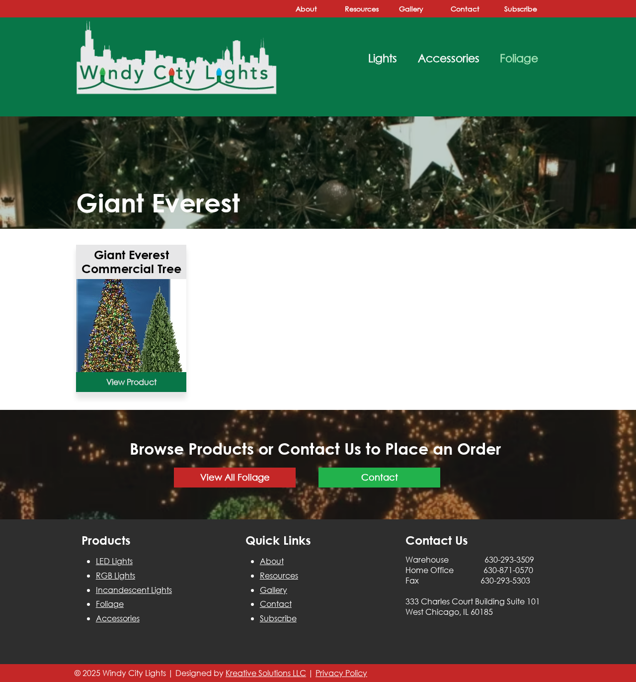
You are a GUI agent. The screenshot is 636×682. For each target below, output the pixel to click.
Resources (279, 575)
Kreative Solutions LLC (266, 673)
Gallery (273, 590)
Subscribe (278, 618)
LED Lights (114, 561)
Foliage (110, 603)
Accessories (118, 618)
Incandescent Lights (134, 590)
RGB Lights (115, 575)
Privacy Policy (341, 673)
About (272, 561)
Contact (276, 603)
